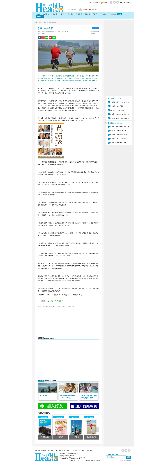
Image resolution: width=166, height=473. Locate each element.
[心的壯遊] (76, 427)
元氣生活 (71, 14)
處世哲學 (51, 306)
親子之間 (87, 14)
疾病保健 (38, 14)
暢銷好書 (44, 417)
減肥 (93, 9)
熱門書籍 (90, 417)
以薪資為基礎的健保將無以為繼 (119, 126)
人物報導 (104, 14)
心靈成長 (64, 306)
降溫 (96, 9)
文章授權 (74, 450)
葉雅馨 (44, 22)
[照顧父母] (61, 427)
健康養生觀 (71, 306)
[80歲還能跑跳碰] (91, 427)
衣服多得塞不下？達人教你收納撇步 (121, 102)
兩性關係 (79, 14)
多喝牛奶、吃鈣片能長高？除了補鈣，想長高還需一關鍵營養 (128, 134)
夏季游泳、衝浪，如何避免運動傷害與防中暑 (123, 139)
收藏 (94, 33)
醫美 (90, 9)
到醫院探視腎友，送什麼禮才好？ (120, 118)
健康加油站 (112, 14)
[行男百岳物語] (45, 427)
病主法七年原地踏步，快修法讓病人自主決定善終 (124, 143)
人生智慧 (57, 306)
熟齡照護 (95, 14)
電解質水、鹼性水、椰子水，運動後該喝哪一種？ (124, 130)
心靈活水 (62, 14)
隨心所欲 (45, 306)
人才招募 (82, 450)
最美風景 (74, 417)
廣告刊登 (66, 450)
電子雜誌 (58, 450)
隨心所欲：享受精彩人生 (56, 301)
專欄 (119, 14)
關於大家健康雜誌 (40, 450)
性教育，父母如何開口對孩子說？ (120, 114)
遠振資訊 (129, 462)
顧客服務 (50, 450)
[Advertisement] (52, 322)
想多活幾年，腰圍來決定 (117, 106)
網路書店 (40, 16)
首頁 (36, 22)
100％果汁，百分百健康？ (118, 110)
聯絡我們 (89, 450)
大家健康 (49, 7)
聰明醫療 (46, 14)
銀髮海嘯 (59, 417)
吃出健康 (54, 14)
